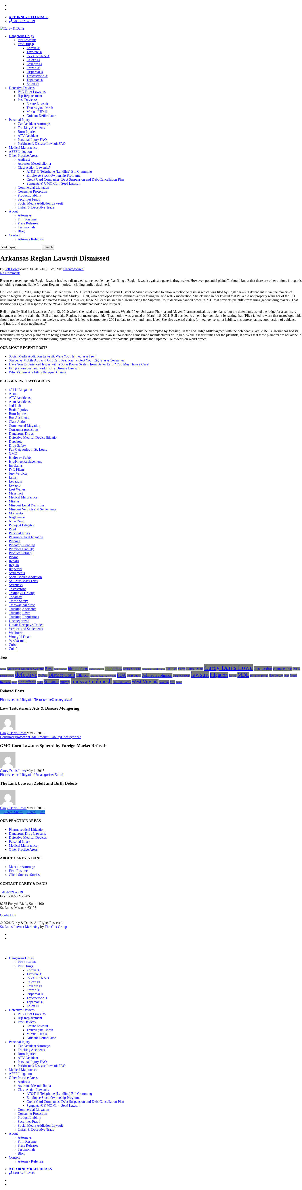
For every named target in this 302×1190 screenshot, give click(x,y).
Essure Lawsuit (37, 1026)
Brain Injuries (18, 409)
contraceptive (282, 668)
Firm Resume (18, 871)
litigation (219, 675)
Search (48, 247)
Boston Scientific (132, 668)
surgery (65, 682)
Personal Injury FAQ (32, 1062)
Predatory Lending (22, 545)
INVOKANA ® (38, 978)
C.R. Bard (171, 668)
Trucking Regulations (24, 617)
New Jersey (276, 675)
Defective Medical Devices (28, 837)
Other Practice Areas (23, 849)
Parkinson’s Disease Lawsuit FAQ (42, 1066)
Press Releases (28, 1145)
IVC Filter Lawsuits (32, 1014)
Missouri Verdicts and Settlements (32, 509)
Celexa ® (33, 982)
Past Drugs (25, 966)
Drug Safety (17, 445)
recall (14, 682)
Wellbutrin (16, 633)
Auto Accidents (20, 402)
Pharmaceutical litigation (26, 537)
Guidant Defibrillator (41, 1038)
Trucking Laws (19, 613)
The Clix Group (56, 927)
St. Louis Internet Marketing (19, 927)
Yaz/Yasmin (17, 641)
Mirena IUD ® (37, 1034)
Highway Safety (20, 457)
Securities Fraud (29, 1121)
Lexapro (15, 485)
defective (26, 674)
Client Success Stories (24, 875)
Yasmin (164, 682)
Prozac (13, 557)
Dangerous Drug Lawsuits (27, 833)
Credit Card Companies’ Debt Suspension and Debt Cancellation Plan (75, 1101)
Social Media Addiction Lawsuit (40, 1125)
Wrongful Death (20, 637)
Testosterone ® (37, 998)
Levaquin (15, 481)
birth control (60, 669)
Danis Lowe (7, 675)
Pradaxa (14, 541)
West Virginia (145, 681)
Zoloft (13, 649)
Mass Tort (16, 493)
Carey (181, 668)
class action (263, 668)
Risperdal (15, 569)
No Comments (10, 273)
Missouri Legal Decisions (26, 505)
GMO (13, 453)
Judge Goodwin (181, 675)
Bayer (49, 668)
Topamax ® (35, 1002)
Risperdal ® (35, 994)
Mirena (14, 501)
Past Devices (27, 1022)
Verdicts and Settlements (26, 629)
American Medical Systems (25, 668)
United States (122, 682)
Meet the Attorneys (22, 867)
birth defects (78, 668)
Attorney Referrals (31, 1161)
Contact (14, 1157)
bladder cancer (96, 669)
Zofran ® (33, 970)
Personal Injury (19, 533)
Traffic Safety (18, 601)
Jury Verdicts (18, 473)
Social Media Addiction (25, 577)
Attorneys (24, 1137)
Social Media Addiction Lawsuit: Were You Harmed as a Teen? (53, 356)
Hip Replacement (30, 1018)
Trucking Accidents (22, 609)
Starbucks (16, 585)
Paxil (12, 529)
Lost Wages (17, 489)
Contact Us (8, 915)
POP (286, 675)
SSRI (40, 682)
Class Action (18, 421)
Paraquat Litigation (22, 525)
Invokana (15, 465)
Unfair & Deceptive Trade (36, 1129)
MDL (243, 675)
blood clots (113, 668)
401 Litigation (20, 390)
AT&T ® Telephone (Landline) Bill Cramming (59, 1093)
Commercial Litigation (24, 425)
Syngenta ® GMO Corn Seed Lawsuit (53, 1105)
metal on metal (259, 675)
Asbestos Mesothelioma (34, 1086)
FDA (121, 675)
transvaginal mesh (91, 681)
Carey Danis (194, 668)
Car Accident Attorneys (34, 1046)
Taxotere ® (34, 974)
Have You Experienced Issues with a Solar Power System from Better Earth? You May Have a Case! (79, 364)
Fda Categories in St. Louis (28, 449)
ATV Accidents (20, 398)
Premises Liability (21, 549)
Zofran (13, 645)
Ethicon (83, 675)
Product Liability (20, 553)
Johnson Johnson (157, 675)
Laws (13, 477)
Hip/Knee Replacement (25, 461)
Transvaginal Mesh (22, 605)
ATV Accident (28, 1058)
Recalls (14, 561)
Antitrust (24, 1082)
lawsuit (200, 674)
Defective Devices (21, 1010)
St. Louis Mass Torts (23, 581)
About (13, 1133)
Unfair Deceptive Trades (26, 625)
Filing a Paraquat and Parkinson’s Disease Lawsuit (44, 368)
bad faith (15, 406)
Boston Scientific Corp (153, 669)
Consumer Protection (32, 1113)
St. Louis (51, 681)
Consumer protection (23, 429)
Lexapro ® (34, 986)
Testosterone (17, 589)
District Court (61, 675)
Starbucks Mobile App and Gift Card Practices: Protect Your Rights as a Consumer (66, 360)
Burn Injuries (18, 413)
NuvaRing (16, 521)
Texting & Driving (22, 593)
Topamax (15, 597)
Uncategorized (73, 269)
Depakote (15, 441)
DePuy (43, 675)
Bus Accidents (19, 417)
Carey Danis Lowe (228, 667)
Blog (21, 1153)
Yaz (172, 682)
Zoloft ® (33, 1006)
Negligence (17, 517)
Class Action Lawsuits (33, 1089)
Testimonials (26, 1149)
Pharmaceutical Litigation (26, 829)
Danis (296, 668)
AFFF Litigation (20, 1074)
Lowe (233, 675)
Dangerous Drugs (21, 433)
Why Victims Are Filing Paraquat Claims (37, 372)
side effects (27, 682)
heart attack (134, 675)
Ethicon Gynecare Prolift (103, 675)
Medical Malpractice (23, 497)
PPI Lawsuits (27, 962)
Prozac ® (33, 990)
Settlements (17, 573)
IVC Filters (17, 469)
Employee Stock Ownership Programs (53, 1097)
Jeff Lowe (12, 269)
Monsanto (16, 513)
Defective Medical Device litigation (33, 437)
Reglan (14, 565)
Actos (13, 394)
